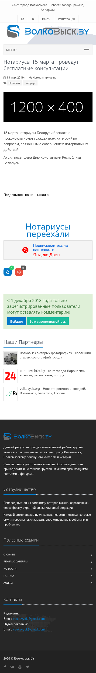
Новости (10, 568)
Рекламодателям (15, 561)
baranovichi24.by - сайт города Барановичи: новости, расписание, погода (53, 372)
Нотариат (14, 83)
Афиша (8, 582)
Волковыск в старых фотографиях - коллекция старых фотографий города (55, 354)
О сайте (9, 554)
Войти (46, 19)
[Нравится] (7, 272)
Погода (8, 576)
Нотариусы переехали (48, 230)
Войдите (16, 321)
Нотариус (30, 83)
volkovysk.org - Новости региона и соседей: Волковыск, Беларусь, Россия (53, 390)
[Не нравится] (19, 272)
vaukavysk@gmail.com (29, 618)
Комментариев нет (45, 77)
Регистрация (66, 19)
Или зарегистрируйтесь (48, 321)
